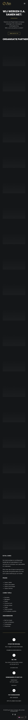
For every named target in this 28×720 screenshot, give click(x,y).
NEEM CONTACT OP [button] (14, 33)
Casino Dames (8, 588)
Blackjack (7, 599)
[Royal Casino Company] (7, 3)
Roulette (6, 597)
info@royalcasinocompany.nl (14, 650)
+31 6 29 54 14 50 (14, 667)
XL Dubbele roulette (10, 611)
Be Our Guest (8, 620)
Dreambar (7, 626)
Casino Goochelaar (9, 586)
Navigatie (14, 685)
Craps (6, 607)
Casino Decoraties (9, 584)
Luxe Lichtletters (9, 622)
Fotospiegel (7, 624)
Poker (6, 601)
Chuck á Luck (8, 603)
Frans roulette (8, 609)
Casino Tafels (8, 582)
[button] (24, 3)
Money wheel (8, 605)
